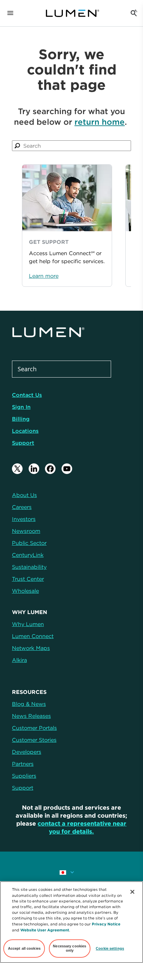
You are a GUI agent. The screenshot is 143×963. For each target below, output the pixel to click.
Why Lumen (28, 624)
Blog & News (29, 704)
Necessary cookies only (69, 948)
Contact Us (27, 395)
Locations (25, 430)
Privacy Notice (106, 923)
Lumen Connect (33, 636)
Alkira (19, 660)
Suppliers (24, 775)
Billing (21, 418)
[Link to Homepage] (72, 13)
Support (23, 442)
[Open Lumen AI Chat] (134, 13)
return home (99, 122)
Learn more (44, 275)
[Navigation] (10, 13)
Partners (23, 763)
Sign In (21, 406)
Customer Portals (34, 727)
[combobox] (71, 145)
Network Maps (31, 648)
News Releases (31, 716)
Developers (26, 751)
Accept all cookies (24, 948)
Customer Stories (34, 739)
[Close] (132, 891)
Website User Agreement (44, 929)
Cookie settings (110, 948)
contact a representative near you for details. (82, 827)
